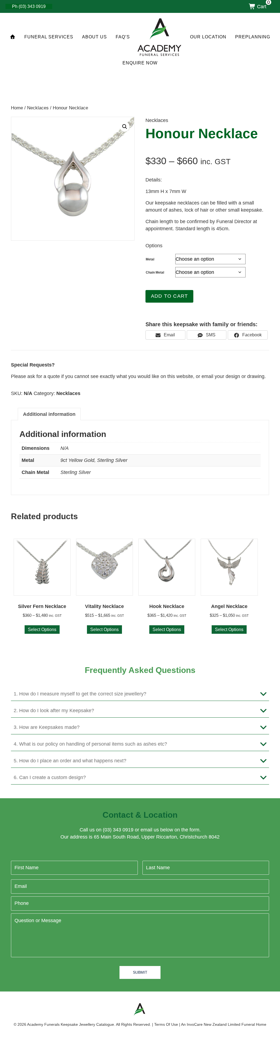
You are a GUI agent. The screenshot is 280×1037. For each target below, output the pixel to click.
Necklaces (38, 107)
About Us (94, 37)
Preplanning (252, 37)
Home (17, 107)
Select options (42, 629)
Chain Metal (155, 272)
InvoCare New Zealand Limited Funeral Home (226, 1024)
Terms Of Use (166, 1024)
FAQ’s (123, 37)
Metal (150, 259)
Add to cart (169, 296)
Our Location (208, 37)
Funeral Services (48, 37)
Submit (140, 972)
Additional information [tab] (49, 414)
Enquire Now (140, 63)
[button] (125, 127)
